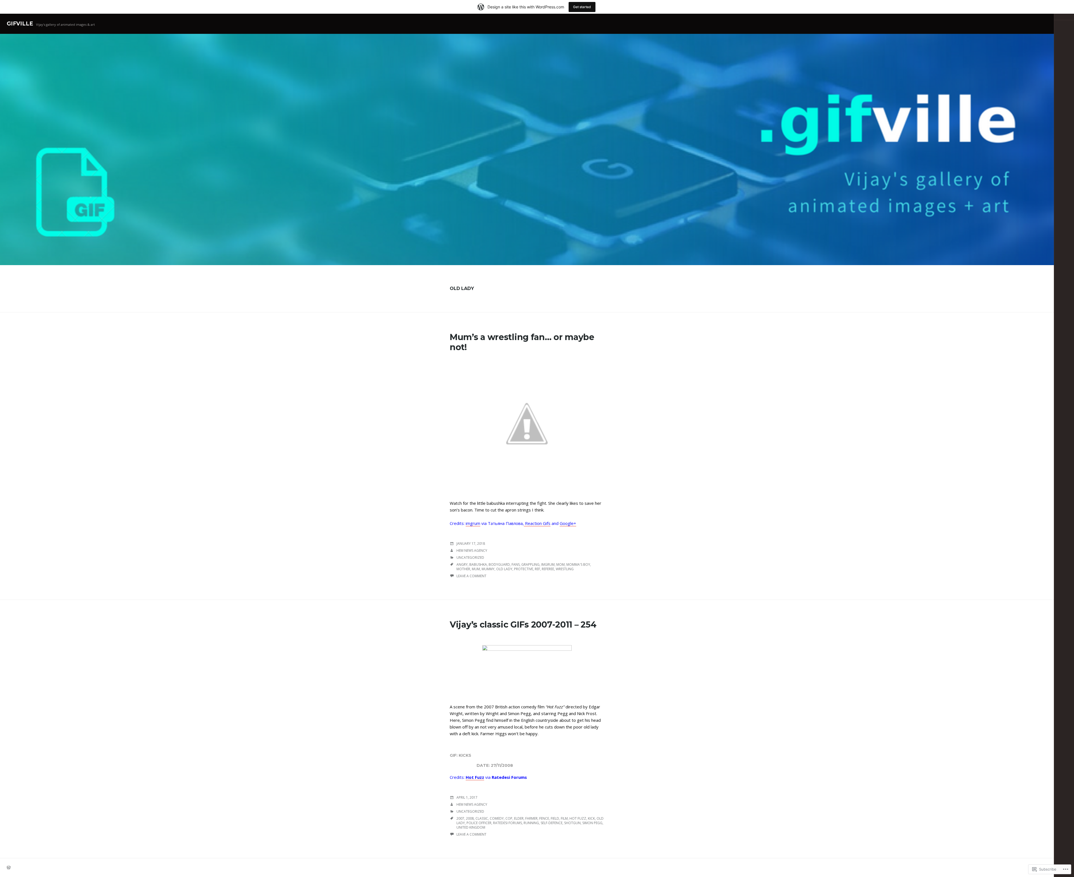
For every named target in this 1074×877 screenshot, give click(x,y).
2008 (470, 818)
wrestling (565, 569)
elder (519, 818)
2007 (460, 818)
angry (462, 564)
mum (476, 569)
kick (591, 818)
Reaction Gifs (537, 523)
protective (523, 569)
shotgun (572, 823)
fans (516, 564)
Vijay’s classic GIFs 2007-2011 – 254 (523, 624)
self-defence (551, 823)
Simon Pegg (592, 823)
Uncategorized (470, 557)
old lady (504, 569)
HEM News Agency (471, 550)
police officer (479, 823)
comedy (497, 818)
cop (508, 818)
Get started (582, 7)
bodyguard (499, 564)
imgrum (473, 523)
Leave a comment (471, 576)
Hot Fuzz (475, 777)
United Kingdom (470, 827)
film (564, 818)
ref (537, 569)
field (555, 818)
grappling (530, 564)
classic (481, 818)
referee (548, 569)
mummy (488, 569)
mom (560, 564)
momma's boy (578, 564)
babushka (478, 564)
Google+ (568, 523)
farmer (531, 818)
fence (544, 818)
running (531, 823)
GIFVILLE (20, 23)
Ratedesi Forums (507, 823)
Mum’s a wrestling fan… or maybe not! (522, 342)
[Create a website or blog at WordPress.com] (9, 868)
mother (463, 569)
